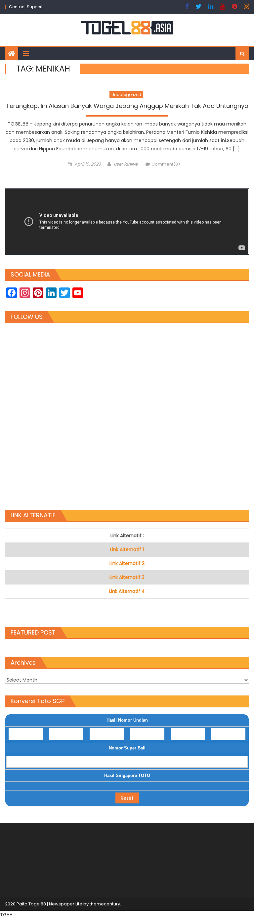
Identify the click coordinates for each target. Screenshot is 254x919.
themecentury (105, 904)
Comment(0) (165, 164)
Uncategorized (126, 94)
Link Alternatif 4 (127, 591)
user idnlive (126, 164)
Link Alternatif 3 (127, 577)
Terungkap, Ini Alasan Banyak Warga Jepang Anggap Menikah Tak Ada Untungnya (127, 106)
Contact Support (26, 7)
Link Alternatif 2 (127, 563)
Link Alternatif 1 (127, 549)
